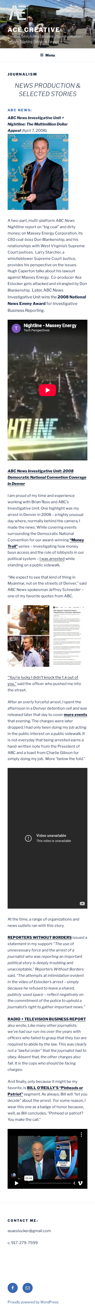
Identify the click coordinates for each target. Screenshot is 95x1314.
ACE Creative (34, 29)
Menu (50, 55)
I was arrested (52, 558)
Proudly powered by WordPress (33, 1302)
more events (75, 714)
